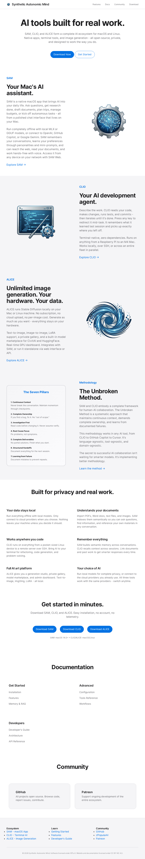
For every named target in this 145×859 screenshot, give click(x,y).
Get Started (84, 54)
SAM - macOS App (17, 831)
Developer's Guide (19, 729)
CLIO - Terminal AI (17, 835)
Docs (107, 4)
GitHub (100, 831)
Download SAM (44, 629)
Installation (15, 692)
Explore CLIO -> (89, 257)
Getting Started (60, 831)
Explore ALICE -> (17, 360)
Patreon (100, 838)
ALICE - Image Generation (21, 838)
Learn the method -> (92, 468)
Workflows (85, 703)
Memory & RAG (17, 703)
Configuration (87, 692)
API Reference (17, 741)
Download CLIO (72, 629)
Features (97, 4)
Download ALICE (99, 629)
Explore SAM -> (16, 164)
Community (119, 4)
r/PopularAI (102, 835)
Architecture (16, 735)
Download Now (62, 54)
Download (133, 4)
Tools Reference (88, 698)
